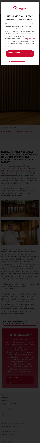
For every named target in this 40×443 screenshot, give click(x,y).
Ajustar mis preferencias (17, 61)
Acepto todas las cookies (14, 54)
